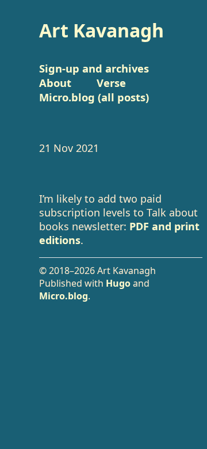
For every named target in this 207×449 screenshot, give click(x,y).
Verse (111, 82)
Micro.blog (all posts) (94, 97)
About (55, 82)
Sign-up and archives (94, 68)
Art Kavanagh (101, 30)
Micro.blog (63, 296)
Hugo (118, 283)
